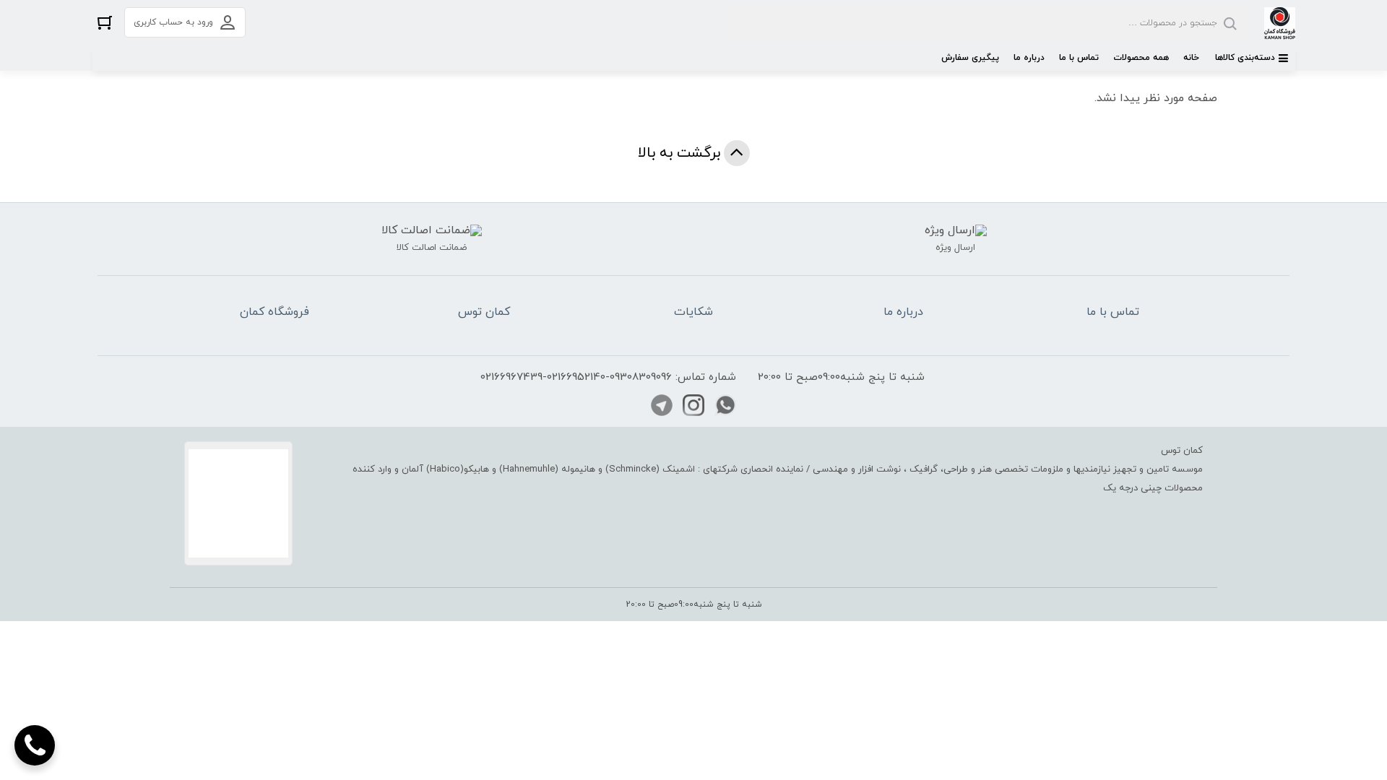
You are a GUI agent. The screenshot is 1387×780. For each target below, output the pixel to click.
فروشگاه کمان (274, 312)
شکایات (693, 312)
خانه (1191, 58)
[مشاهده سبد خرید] (104, 22)
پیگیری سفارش (970, 58)
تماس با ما (1079, 58)
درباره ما (1029, 58)
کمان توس (484, 312)
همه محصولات (1141, 58)
